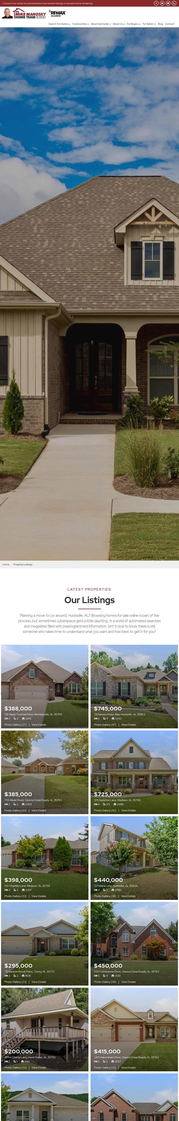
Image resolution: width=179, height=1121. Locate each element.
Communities (79, 23)
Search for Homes (58, 23)
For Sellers (148, 23)
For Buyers (132, 23)
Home (6, 564)
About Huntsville (100, 23)
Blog (160, 23)
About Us (118, 23)
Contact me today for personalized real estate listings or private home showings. (48, 3)
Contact (169, 23)
